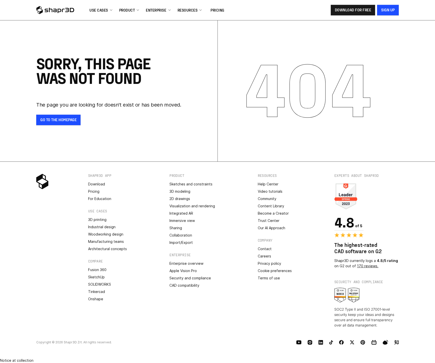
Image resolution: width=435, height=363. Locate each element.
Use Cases (98, 10)
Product (127, 10)
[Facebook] (341, 342)
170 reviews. (367, 266)
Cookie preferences (275, 271)
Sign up (388, 9)
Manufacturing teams (106, 241)
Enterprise (156, 10)
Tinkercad (96, 291)
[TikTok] (331, 342)
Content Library (271, 206)
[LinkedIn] (320, 342)
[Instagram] (310, 342)
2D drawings (179, 198)
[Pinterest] (362, 342)
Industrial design (102, 227)
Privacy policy (269, 263)
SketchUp (96, 277)
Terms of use (269, 278)
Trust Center (268, 220)
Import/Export (181, 242)
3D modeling (179, 191)
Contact (265, 249)
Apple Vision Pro (183, 271)
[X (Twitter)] (352, 342)
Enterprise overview (186, 263)
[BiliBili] (374, 342)
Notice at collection (16, 360)
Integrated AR (181, 213)
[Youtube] (299, 342)
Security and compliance (190, 278)
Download (96, 184)
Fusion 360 (97, 270)
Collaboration (180, 235)
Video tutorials (270, 191)
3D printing (97, 219)
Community (267, 198)
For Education (99, 198)
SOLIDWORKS (99, 284)
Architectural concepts (107, 249)
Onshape (95, 299)
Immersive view (182, 220)
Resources (187, 10)
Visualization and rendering (192, 206)
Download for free (353, 9)
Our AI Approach (271, 228)
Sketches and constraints (190, 184)
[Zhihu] (396, 342)
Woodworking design (105, 234)
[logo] (61, 10)
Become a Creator (273, 213)
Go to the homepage (58, 119)
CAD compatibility (184, 285)
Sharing (175, 228)
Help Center (268, 184)
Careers (264, 256)
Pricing (217, 10)
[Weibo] (385, 342)
